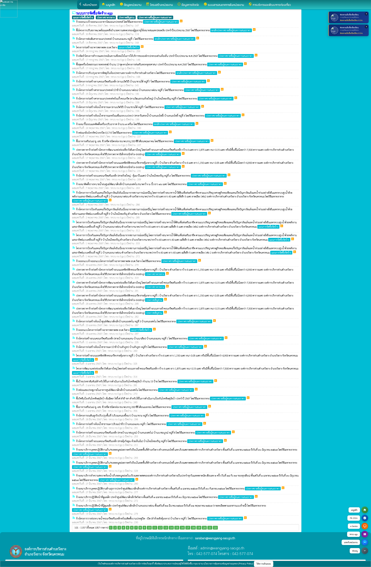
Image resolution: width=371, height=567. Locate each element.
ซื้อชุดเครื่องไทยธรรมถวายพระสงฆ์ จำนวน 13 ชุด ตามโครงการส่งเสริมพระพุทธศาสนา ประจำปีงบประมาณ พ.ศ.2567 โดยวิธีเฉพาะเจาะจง (159, 64)
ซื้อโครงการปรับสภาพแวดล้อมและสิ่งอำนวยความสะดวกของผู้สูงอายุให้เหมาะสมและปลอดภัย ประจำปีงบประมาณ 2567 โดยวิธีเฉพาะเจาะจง (163, 30)
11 (154, 527)
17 (188, 527)
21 (210, 527)
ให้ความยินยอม (263, 564)
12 (160, 527)
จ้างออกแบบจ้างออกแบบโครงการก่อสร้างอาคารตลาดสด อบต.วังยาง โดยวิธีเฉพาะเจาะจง (136, 261)
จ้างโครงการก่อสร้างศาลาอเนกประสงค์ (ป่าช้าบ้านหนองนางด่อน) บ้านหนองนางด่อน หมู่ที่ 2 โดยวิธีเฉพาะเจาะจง (147, 90)
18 (193, 527)
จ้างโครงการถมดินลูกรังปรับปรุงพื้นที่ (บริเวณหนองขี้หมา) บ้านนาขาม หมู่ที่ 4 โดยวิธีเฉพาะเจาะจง (140, 415)
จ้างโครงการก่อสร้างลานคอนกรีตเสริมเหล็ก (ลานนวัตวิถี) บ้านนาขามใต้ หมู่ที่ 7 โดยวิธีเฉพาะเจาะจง (140, 81)
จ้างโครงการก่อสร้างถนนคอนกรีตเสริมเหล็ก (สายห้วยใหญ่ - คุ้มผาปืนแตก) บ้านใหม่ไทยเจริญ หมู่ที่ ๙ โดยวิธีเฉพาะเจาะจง (150, 175)
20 (204, 527)
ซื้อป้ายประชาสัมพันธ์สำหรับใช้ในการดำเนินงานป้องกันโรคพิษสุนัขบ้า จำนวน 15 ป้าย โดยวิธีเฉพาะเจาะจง (144, 381)
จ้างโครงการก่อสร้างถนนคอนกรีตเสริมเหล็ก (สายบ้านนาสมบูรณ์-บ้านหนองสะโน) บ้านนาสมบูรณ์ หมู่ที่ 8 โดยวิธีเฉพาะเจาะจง (153, 432)
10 (149, 527)
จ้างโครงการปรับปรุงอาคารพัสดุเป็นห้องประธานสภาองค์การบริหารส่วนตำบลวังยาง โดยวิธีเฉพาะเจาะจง (146, 72)
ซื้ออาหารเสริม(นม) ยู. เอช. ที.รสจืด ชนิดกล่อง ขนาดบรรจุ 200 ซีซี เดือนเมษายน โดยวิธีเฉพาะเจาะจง (141, 407)
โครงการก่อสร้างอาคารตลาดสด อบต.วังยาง (107, 47)
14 (171, 527)
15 (177, 527)
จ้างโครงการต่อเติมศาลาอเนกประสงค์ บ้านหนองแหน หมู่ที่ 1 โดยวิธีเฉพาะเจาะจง (135, 38)
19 (199, 527)
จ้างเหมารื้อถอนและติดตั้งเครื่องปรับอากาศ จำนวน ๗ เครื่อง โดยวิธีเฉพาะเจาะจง (134, 124)
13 (165, 527)
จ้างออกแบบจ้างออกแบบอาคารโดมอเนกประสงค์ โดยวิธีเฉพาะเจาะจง (127, 21)
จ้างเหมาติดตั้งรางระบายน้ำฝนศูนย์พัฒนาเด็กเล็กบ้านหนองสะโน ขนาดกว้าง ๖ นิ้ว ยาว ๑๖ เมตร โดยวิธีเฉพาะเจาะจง (149, 184)
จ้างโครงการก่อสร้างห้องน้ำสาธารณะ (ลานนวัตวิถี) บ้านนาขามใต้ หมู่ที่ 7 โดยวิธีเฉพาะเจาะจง (137, 107)
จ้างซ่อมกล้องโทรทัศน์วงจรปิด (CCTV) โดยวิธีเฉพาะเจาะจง (121, 132)
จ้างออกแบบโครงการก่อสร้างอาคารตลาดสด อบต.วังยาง (113, 329)
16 (182, 527)
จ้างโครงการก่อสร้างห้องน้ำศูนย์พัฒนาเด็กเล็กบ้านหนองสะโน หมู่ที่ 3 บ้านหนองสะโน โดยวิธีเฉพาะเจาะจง (143, 321)
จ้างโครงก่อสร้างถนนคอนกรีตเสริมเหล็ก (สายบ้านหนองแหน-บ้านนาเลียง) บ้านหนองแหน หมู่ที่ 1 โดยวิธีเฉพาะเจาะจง (149, 338)
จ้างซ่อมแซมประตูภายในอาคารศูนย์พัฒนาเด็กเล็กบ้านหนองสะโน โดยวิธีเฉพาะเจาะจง (134, 389)
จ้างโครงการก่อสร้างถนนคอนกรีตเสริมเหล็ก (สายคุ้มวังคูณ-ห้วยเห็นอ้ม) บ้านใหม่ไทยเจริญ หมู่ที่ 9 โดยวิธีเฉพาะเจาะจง (149, 441)
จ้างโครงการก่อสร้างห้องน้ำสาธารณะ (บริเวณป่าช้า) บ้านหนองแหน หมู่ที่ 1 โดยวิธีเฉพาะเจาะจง (138, 424)
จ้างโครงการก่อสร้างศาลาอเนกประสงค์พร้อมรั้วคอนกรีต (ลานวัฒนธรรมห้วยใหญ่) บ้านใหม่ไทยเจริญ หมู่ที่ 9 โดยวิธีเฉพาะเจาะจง (154, 98)
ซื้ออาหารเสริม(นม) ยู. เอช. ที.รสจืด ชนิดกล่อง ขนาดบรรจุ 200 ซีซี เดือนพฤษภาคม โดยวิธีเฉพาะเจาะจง (142, 141)
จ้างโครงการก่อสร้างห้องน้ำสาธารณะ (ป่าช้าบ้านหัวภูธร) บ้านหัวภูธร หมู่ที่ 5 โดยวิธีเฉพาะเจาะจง (139, 347)
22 (215, 527)
